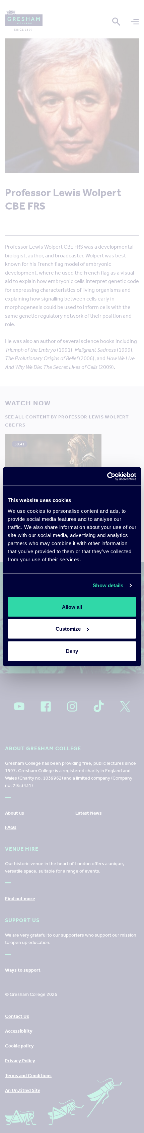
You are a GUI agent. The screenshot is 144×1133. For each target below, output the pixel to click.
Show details (108, 585)
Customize (68, 629)
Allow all (72, 606)
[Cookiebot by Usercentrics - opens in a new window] (107, 476)
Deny (72, 651)
